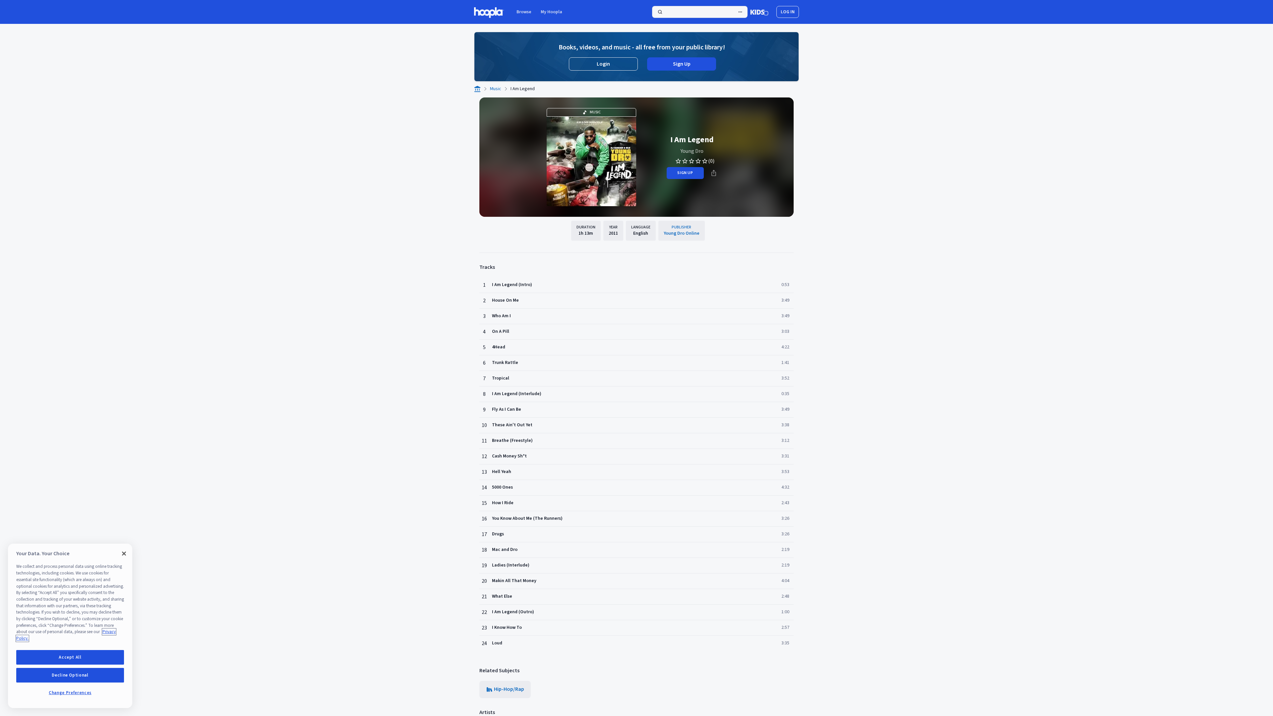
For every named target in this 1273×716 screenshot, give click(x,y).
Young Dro (692, 151)
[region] (70, 626)
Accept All (70, 657)
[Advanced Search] (740, 12)
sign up (685, 173)
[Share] (713, 173)
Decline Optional (70, 675)
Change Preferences (70, 693)
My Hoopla (551, 12)
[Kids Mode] (759, 12)
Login (603, 64)
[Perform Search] (700, 12)
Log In (788, 12)
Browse (523, 12)
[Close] (124, 553)
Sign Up (682, 64)
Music (495, 89)
